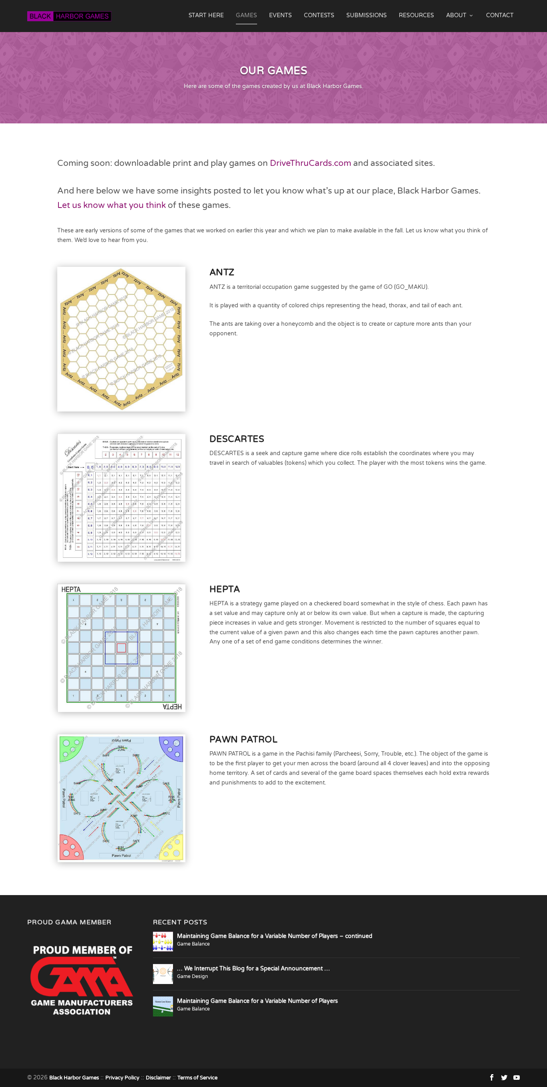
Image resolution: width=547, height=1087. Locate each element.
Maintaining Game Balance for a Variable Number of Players (257, 1001)
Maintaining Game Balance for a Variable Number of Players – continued (274, 936)
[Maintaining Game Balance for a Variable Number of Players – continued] (163, 942)
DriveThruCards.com (310, 163)
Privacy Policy (122, 1078)
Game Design (192, 976)
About (456, 15)
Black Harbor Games (74, 1078)
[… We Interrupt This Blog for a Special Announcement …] (163, 974)
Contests (319, 15)
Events (280, 15)
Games (246, 15)
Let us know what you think (111, 205)
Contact (500, 15)
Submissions (366, 15)
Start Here (206, 15)
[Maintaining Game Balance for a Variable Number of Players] (163, 1006)
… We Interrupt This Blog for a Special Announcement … (253, 968)
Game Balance (193, 944)
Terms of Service (197, 1078)
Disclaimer (158, 1078)
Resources (416, 15)
